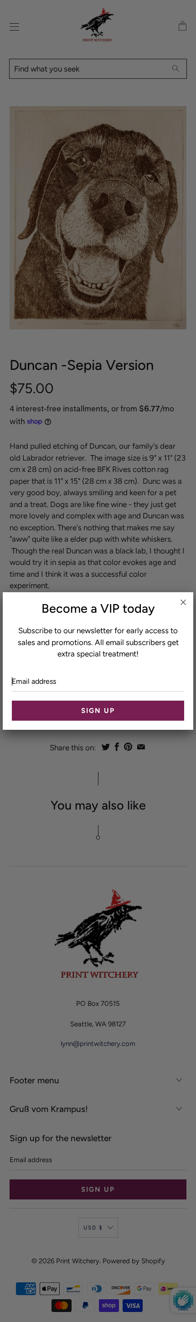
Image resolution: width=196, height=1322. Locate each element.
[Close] (183, 602)
